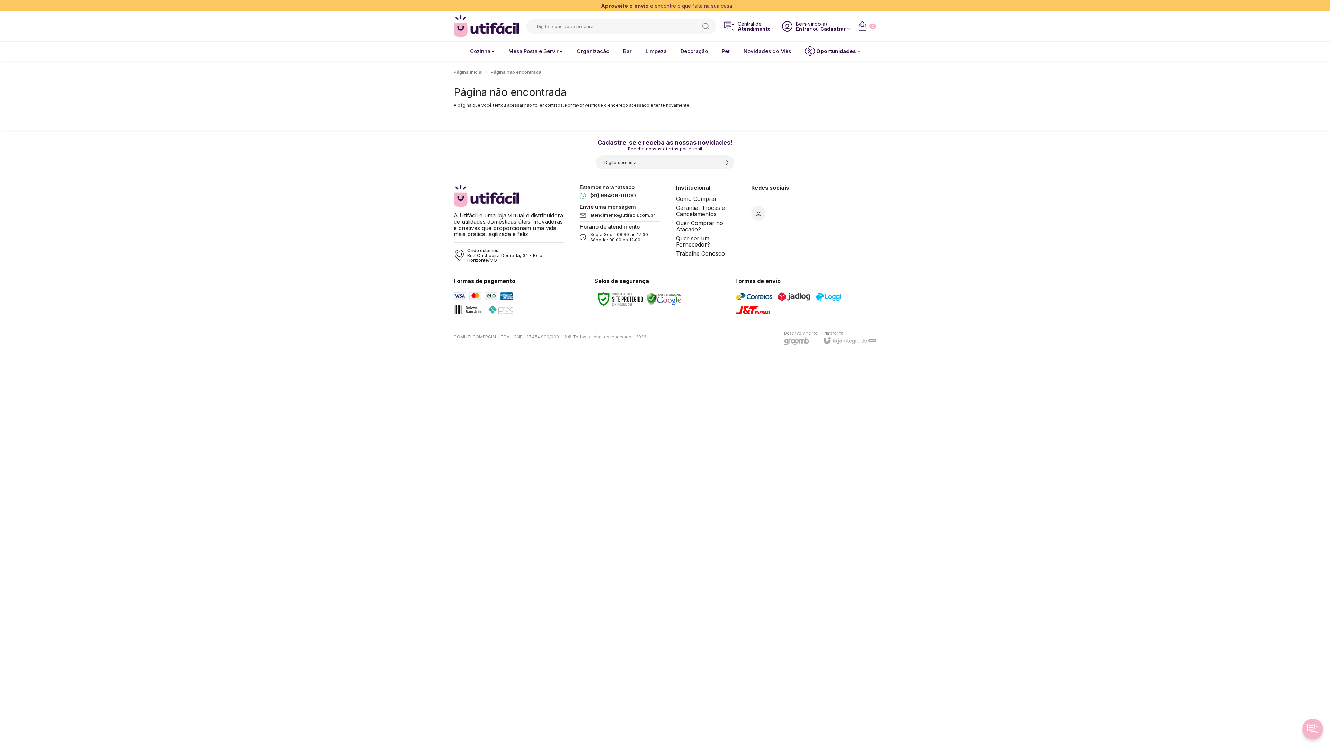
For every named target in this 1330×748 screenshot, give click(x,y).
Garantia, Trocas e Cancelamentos (700, 210)
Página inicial (468, 72)
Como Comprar (696, 198)
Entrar (804, 29)
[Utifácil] (486, 26)
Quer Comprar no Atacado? (699, 226)
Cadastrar (833, 29)
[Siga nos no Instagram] (758, 213)
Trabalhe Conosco (700, 253)
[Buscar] (706, 26)
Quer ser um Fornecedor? (693, 241)
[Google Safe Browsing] (664, 298)
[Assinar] (727, 162)
